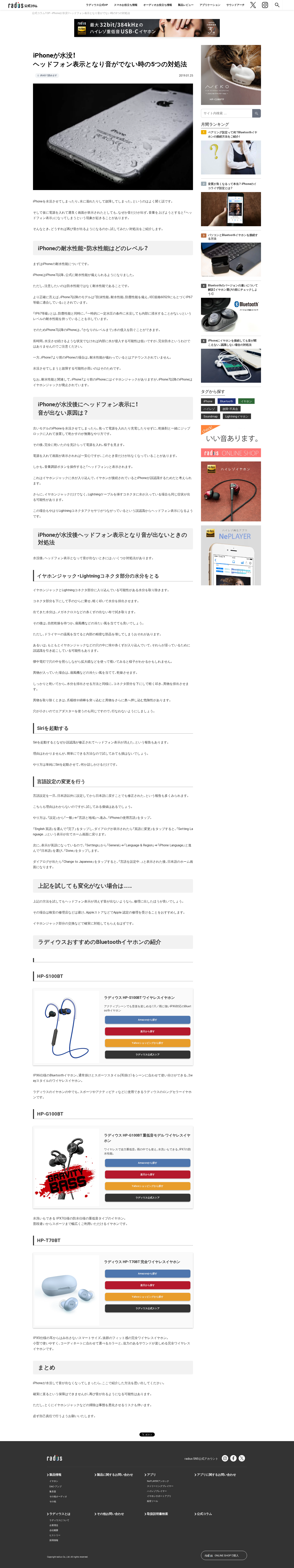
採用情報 (53, 1540)
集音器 (52, 1491)
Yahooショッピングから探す (147, 1043)
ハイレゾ (209, 408)
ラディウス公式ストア (148, 1054)
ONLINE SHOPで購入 (227, 1555)
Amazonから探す (147, 1019)
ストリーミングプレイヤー (160, 1486)
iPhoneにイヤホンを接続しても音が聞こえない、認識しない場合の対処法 (232, 342)
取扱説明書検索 (157, 1514)
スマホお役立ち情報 (125, 4)
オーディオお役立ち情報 (157, 4)
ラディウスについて (59, 1520)
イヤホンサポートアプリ (159, 1496)
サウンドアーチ (235, 4)
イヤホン (246, 401)
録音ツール (152, 1501)
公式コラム (204, 1514)
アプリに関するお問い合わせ (216, 1474)
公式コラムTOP (41, 13)
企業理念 (53, 1525)
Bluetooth (226, 401)
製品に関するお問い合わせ (115, 1474)
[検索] (256, 113)
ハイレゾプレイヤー (157, 1491)
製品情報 (55, 1474)
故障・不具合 (230, 408)
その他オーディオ (58, 1496)
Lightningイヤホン (236, 416)
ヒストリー (54, 1535)
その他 (52, 1501)
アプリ (151, 1474)
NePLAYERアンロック (158, 1481)
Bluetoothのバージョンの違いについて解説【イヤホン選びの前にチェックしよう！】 (233, 289)
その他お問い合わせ (110, 1514)
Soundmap (211, 416)
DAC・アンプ (55, 1486)
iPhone (208, 401)
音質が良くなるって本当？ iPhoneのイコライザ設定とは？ (232, 186)
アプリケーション (210, 4)
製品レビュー (186, 4)
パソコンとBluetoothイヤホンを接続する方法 (233, 236)
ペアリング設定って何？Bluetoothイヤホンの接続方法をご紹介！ (232, 134)
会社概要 (53, 1530)
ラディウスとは (59, 1514)
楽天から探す (147, 1031)
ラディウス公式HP (97, 4)
